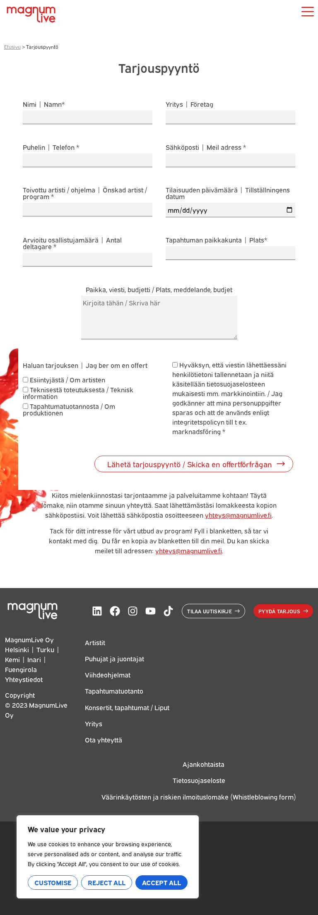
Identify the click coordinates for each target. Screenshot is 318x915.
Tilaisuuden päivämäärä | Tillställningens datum (228, 193)
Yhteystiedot (24, 679)
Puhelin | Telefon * (51, 147)
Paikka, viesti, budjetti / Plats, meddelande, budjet (159, 290)
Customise (52, 882)
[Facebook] (115, 611)
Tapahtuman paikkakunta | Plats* (216, 240)
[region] (108, 856)
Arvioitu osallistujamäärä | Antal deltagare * (72, 243)
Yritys (93, 723)
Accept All (161, 882)
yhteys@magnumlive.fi (238, 514)
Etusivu (12, 46)
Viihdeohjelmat (107, 674)
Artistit (95, 642)
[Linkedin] (97, 611)
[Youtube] (150, 611)
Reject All (106, 882)
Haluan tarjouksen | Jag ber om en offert (85, 365)
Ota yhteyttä (103, 739)
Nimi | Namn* (44, 104)
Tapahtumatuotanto (114, 690)
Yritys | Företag (189, 104)
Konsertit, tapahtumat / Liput (127, 707)
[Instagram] (133, 611)
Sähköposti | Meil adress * (206, 147)
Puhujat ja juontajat (114, 658)
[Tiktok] (168, 611)
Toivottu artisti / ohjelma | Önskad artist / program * (85, 193)
